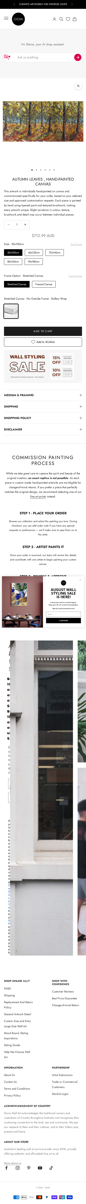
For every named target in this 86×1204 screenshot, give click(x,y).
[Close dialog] (80, 579)
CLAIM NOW (63, 621)
